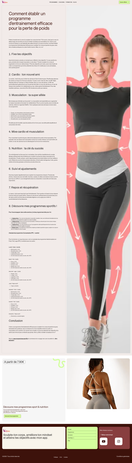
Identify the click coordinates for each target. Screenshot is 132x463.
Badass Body (15, 218)
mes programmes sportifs (20, 338)
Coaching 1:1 (71, 437)
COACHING (62, 2)
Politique (56, 457)
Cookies (66, 457)
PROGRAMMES (53, 2)
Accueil (69, 429)
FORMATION (69, 2)
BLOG (75, 2)
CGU (61, 457)
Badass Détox (15, 227)
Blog (69, 440)
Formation (70, 435)
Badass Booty (15, 224)
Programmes (71, 432)
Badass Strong (15, 221)
